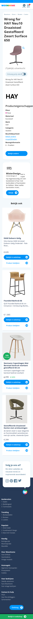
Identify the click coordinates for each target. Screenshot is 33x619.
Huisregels (5, 565)
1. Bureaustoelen (6, 515)
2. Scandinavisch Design (9, 530)
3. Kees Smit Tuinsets (8, 533)
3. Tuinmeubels (6, 507)
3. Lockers (4, 520)
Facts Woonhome (7, 584)
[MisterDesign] (9, 168)
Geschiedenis (5, 557)
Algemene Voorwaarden (9, 568)
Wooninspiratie (6, 544)
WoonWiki (4, 546)
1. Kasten (4, 502)
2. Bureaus (4, 517)
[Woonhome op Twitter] (19, 480)
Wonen (14, 14)
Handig (4, 539)
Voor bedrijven (7, 579)
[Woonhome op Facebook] (15, 480)
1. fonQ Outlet (6, 528)
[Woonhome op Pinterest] (11, 480)
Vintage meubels (6, 560)
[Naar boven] (24, 487)
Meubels (20, 14)
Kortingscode (5, 541)
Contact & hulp (7, 592)
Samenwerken (6, 600)
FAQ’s (3, 595)
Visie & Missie (5, 555)
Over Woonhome (8, 552)
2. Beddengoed (6, 504)
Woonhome (7, 14)
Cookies (4, 573)
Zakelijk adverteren (7, 581)
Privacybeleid (5, 570)
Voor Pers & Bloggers (8, 597)
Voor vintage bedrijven (8, 586)
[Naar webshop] (12, 96)
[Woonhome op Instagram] (7, 480)
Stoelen (26, 14)
